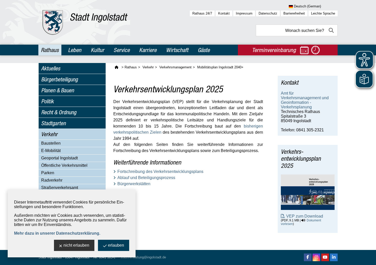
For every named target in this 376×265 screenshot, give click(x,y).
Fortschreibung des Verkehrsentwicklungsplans (160, 171)
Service (122, 50)
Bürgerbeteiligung (59, 79)
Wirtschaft (177, 50)
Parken (47, 173)
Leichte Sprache (323, 13)
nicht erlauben (76, 245)
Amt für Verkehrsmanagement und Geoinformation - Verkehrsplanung (305, 100)
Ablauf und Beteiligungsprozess (146, 177)
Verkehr (49, 134)
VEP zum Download (304, 216)
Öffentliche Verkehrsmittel (64, 165)
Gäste (204, 50)
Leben (74, 50)
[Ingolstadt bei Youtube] (325, 257)
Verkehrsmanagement (175, 67)
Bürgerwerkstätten (133, 184)
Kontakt (224, 13)
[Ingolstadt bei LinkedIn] (334, 257)
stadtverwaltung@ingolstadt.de (143, 257)
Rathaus (50, 50)
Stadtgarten (53, 123)
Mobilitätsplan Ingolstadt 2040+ (220, 67)
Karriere (148, 50)
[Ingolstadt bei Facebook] (308, 257)
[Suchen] (332, 30)
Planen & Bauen (57, 90)
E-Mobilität (51, 150)
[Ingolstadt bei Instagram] (316, 257)
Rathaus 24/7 (202, 13)
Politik (47, 101)
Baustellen (51, 143)
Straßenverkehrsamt (59, 187)
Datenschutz (268, 13)
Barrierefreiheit (294, 13)
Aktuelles (50, 68)
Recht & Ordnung (58, 112)
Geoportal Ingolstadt (59, 158)
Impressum (244, 13)
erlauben (116, 245)
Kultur (97, 50)
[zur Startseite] (85, 22)
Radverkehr (51, 180)
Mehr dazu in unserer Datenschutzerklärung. (57, 233)
